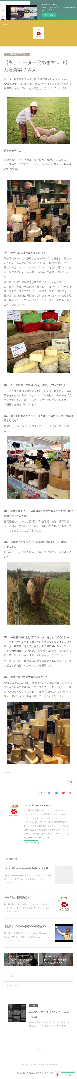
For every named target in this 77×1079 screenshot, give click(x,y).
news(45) (7, 772)
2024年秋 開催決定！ (17, 897)
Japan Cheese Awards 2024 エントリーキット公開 (33, 868)
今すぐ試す (49, 15)
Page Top (38, 1050)
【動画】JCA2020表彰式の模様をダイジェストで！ (33, 926)
